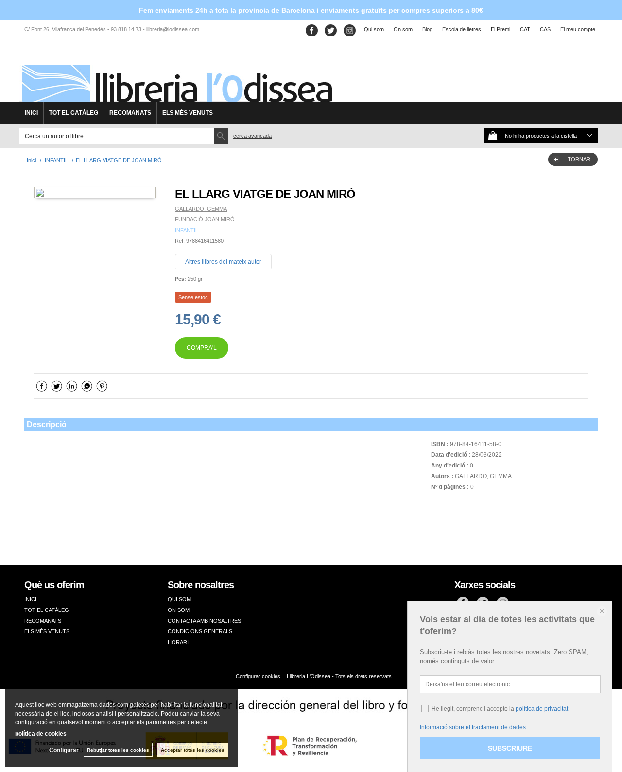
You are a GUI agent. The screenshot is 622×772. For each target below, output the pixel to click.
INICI (31, 112)
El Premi (500, 29)
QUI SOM (179, 599)
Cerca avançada (252, 136)
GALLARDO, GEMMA (201, 209)
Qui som (374, 29)
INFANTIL (186, 230)
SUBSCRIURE (510, 748)
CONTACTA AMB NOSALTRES (204, 621)
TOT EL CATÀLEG (73, 112)
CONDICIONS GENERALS (200, 631)
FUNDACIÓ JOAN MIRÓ (205, 219)
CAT (525, 29)
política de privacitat (542, 708)
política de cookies (41, 733)
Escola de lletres (461, 29)
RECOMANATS (130, 112)
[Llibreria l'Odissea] (175, 73)
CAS (545, 29)
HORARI (178, 642)
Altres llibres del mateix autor (223, 261)
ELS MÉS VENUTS (187, 112)
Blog (427, 29)
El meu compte (577, 29)
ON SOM (179, 610)
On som (403, 29)
